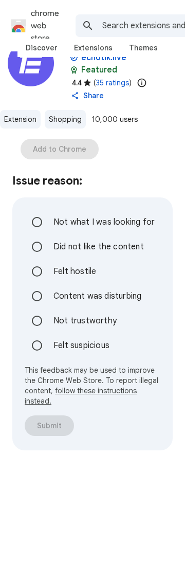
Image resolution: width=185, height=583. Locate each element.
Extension (20, 119)
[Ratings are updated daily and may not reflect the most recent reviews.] (142, 82)
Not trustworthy (85, 321)
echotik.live (103, 57)
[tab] (41, 48)
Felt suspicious (81, 345)
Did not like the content (98, 247)
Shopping (65, 119)
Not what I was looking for (104, 222)
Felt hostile (74, 271)
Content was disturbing (97, 296)
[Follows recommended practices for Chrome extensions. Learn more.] (74, 70)
